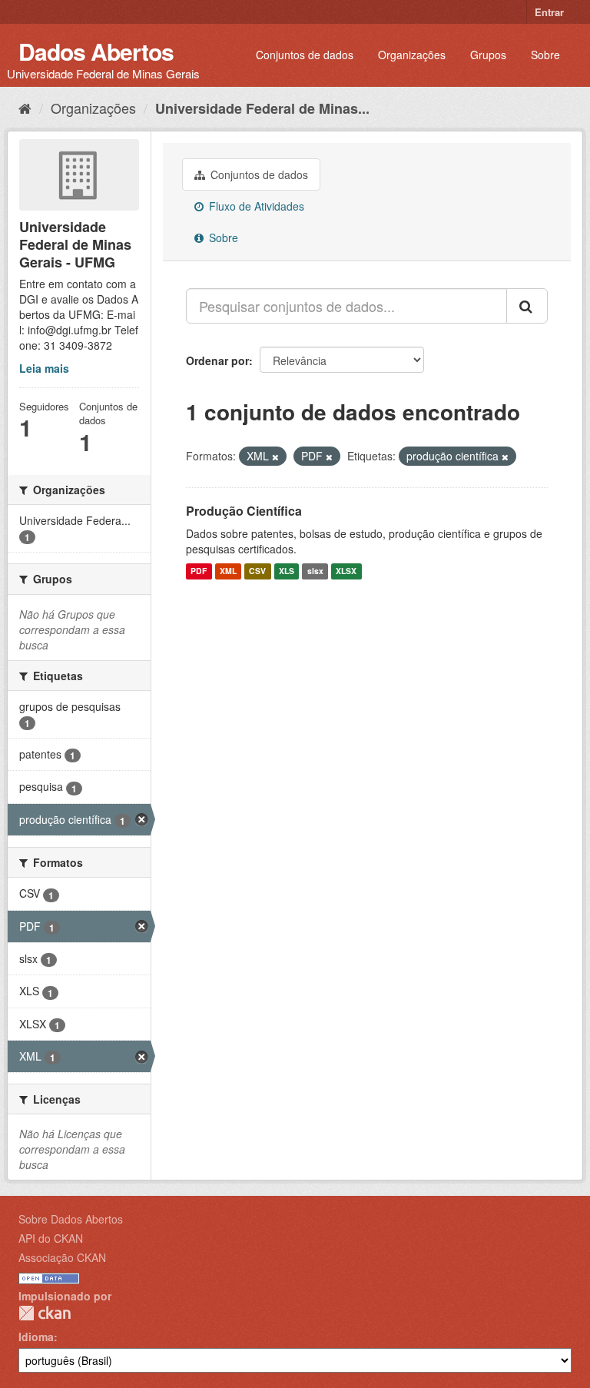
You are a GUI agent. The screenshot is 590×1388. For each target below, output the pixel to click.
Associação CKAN (62, 1257)
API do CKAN (50, 1238)
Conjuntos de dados (304, 54)
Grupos (488, 54)
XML (228, 571)
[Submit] (527, 306)
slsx (315, 571)
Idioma (36, 1336)
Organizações (412, 54)
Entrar (549, 12)
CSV (257, 571)
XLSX (346, 571)
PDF (199, 571)
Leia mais (44, 368)
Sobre (545, 54)
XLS (286, 571)
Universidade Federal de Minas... (262, 108)
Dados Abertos (96, 51)
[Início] (24, 108)
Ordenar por (217, 360)
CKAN (44, 1313)
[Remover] (275, 456)
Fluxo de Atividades (255, 206)
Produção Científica (244, 511)
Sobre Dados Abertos (70, 1219)
